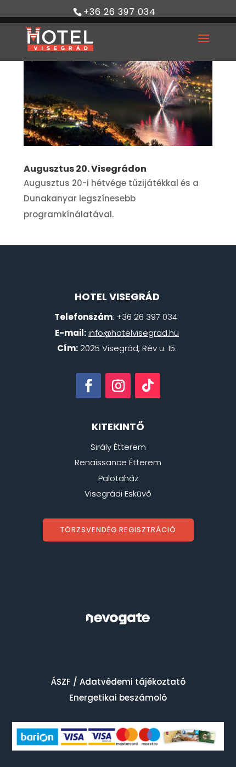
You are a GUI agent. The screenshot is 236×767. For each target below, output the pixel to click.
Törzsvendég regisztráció (118, 530)
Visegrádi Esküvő (118, 493)
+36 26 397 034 (119, 11)
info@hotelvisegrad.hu (133, 333)
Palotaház (118, 478)
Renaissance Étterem (118, 462)
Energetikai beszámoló (118, 697)
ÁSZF (61, 681)
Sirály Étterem (118, 447)
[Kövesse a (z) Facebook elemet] (88, 385)
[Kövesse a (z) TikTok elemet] (147, 385)
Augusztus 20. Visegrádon (85, 168)
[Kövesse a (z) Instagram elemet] (118, 385)
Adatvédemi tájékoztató (133, 681)
